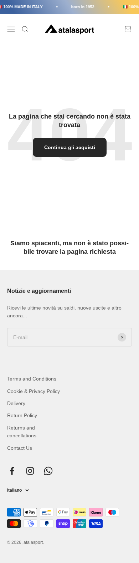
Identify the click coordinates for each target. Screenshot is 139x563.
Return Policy (22, 415)
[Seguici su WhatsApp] (48, 471)
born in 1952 (81, 7)
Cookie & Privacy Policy (33, 391)
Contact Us (19, 448)
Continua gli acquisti (69, 147)
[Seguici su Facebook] (12, 471)
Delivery (16, 403)
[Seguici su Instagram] (30, 471)
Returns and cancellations (21, 431)
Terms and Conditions (31, 379)
